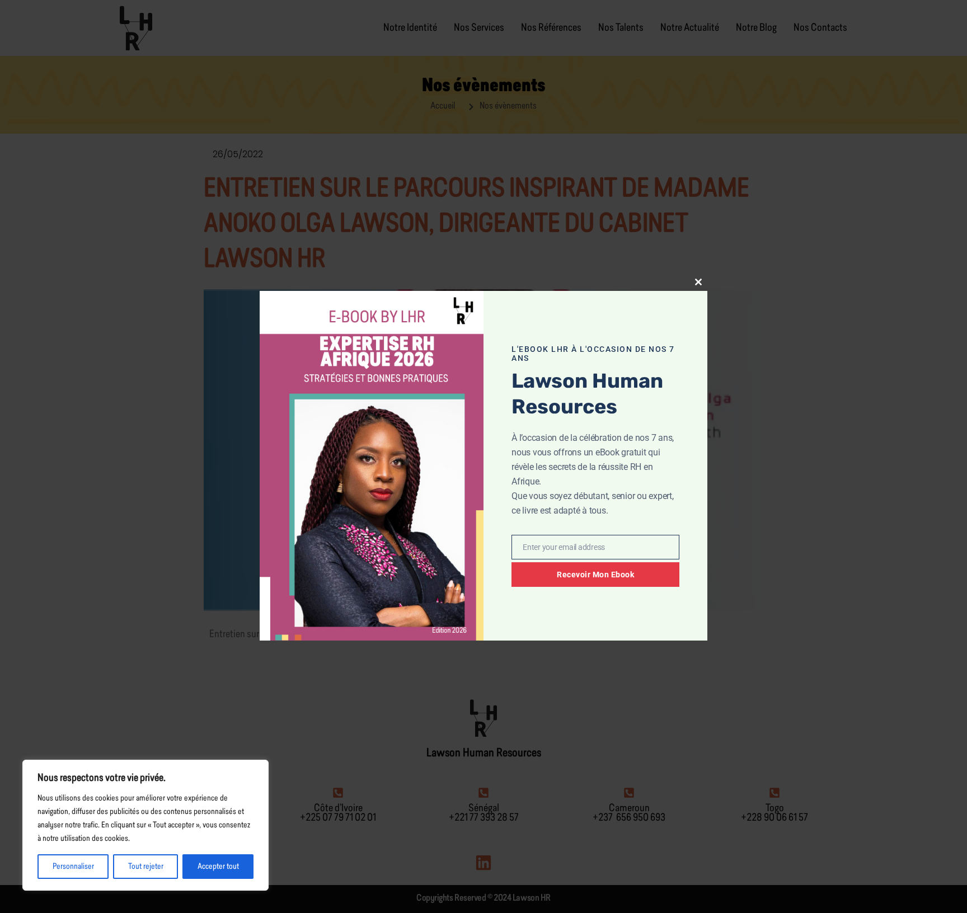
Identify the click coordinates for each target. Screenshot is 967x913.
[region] (145, 825)
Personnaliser (73, 866)
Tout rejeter (145, 866)
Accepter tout (218, 866)
